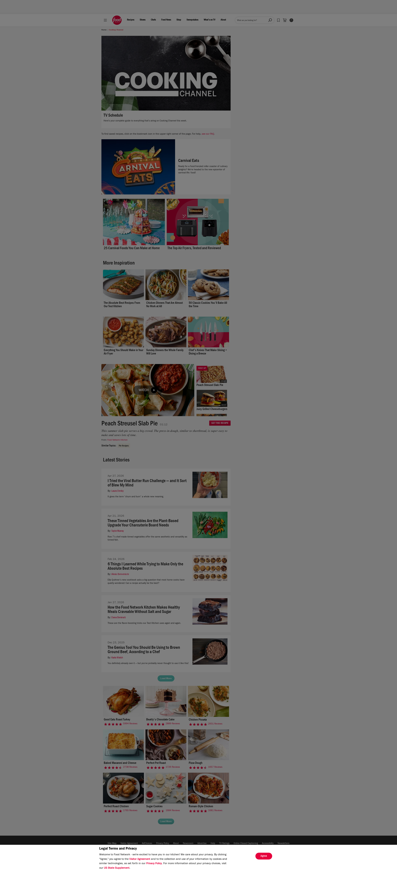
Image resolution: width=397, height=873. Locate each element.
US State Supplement (116, 868)
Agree (264, 856)
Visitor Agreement (139, 859)
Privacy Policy (154, 863)
